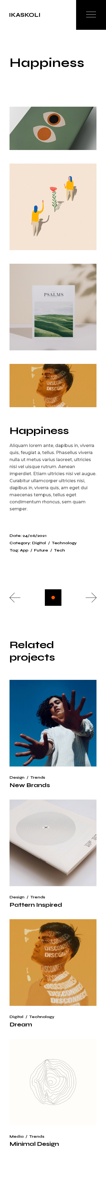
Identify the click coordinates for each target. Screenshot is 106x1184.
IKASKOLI (24, 14)
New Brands (30, 785)
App (24, 550)
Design (17, 777)
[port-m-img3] (53, 307)
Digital (39, 543)
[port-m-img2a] (53, 207)
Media (16, 1136)
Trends (37, 777)
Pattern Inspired (36, 904)
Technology (64, 543)
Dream (21, 1024)
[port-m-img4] (53, 385)
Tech (59, 550)
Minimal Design (34, 1143)
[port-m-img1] (53, 128)
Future (41, 550)
